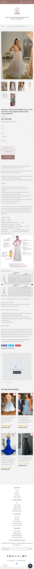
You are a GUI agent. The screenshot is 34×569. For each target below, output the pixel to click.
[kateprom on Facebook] (10, 556)
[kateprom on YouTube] (23, 556)
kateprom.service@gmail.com (25, 179)
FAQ (12, 322)
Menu (4, 2)
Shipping (3, 121)
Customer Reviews (17, 523)
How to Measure (17, 521)
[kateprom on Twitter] (7, 556)
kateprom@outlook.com (10, 179)
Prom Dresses (17, 531)
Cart (24, 2)
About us (17, 492)
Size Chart (17, 519)
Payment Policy (17, 507)
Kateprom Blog (17, 497)
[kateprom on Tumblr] (21, 556)
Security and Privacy (17, 511)
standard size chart (23, 206)
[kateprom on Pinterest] (13, 556)
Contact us (17, 495)
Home (2, 26)
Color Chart (17, 517)
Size (2, 126)
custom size (18, 212)
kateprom (13, 560)
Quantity (3, 140)
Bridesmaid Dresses (17, 535)
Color (2, 133)
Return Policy (5, 322)
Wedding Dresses (17, 533)
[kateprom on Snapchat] (18, 556)
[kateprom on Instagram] (15, 556)
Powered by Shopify (21, 560)
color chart (22, 199)
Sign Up (30, 548)
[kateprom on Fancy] (25, 556)
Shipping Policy (17, 509)
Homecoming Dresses (17, 537)
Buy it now (8, 157)
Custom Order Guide (17, 525)
